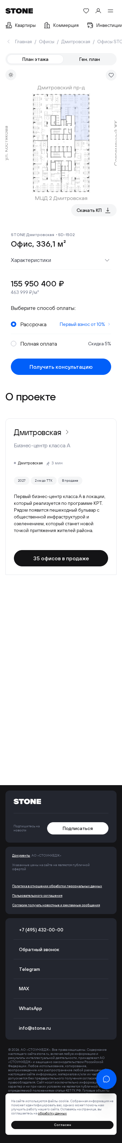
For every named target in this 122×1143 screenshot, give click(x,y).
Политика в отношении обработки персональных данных (57, 886)
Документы (21, 856)
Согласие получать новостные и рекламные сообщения (56, 905)
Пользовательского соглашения (37, 896)
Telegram (29, 969)
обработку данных (52, 1113)
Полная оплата (65, 343)
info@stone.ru (35, 1028)
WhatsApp (30, 1008)
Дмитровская (75, 41)
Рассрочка (62, 324)
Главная (23, 41)
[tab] (35, 59)
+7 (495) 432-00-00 (41, 929)
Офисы (46, 41)
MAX (24, 988)
